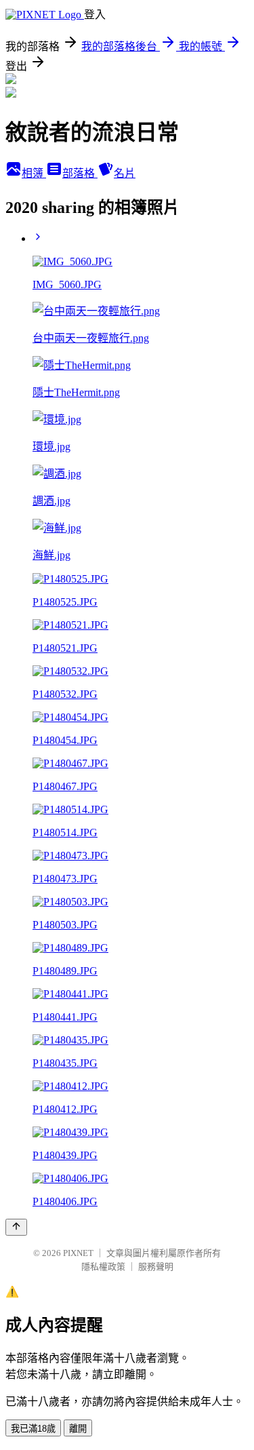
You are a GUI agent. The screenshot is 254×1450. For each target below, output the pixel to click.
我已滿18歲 (33, 1429)
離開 (78, 1429)
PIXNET (78, 1253)
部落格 (80, 173)
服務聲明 (155, 1266)
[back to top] (16, 1227)
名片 (124, 173)
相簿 (34, 173)
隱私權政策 (103, 1266)
